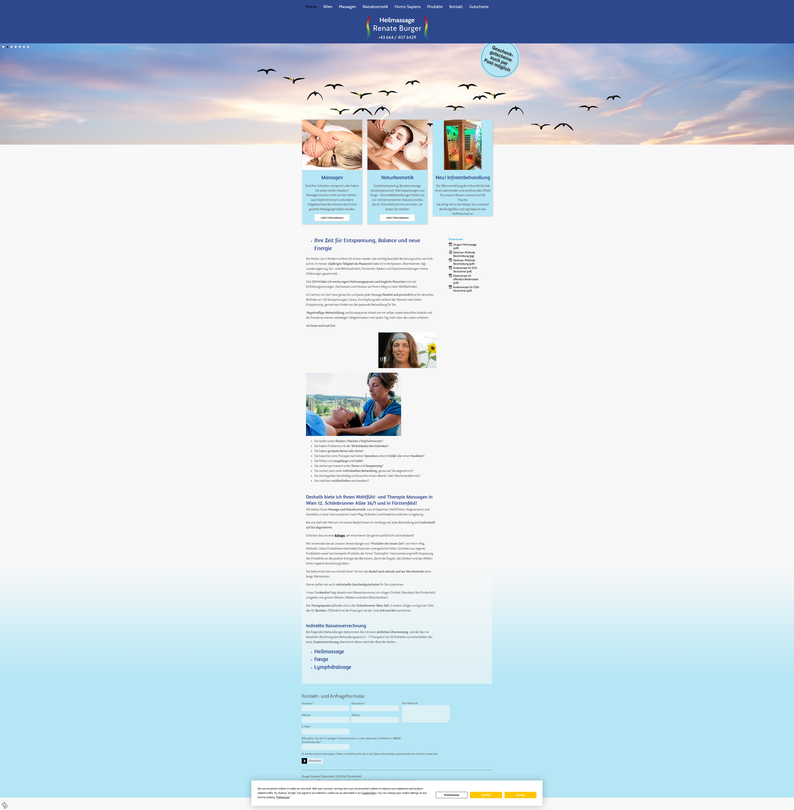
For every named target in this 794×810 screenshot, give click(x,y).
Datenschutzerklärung (386, 753)
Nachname (358, 703)
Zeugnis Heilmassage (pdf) (465, 246)
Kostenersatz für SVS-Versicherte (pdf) (465, 269)
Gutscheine (479, 6)
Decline (486, 795)
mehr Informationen (332, 217)
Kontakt (456, 6)
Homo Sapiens (408, 6)
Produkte (435, 6)
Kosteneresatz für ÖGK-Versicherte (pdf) (466, 288)
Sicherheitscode (312, 742)
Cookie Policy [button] (369, 793)
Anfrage (340, 535)
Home (311, 6)
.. (500, 58)
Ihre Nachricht (410, 703)
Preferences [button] (282, 797)
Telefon (355, 715)
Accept (520, 795)
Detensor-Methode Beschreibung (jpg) (464, 254)
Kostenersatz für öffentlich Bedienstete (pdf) (465, 279)
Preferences (451, 795)
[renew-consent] (4, 805)
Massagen (347, 6)
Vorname (308, 703)
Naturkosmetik (375, 6)
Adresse (306, 715)
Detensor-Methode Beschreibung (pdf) (464, 262)
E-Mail (306, 726)
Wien (327, 6)
